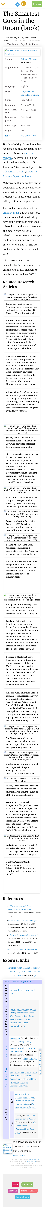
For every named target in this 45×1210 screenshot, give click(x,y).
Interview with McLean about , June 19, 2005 (24, 972)
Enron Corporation (22, 981)
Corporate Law (27, 91)
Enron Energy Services (19, 1009)
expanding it (19, 1155)
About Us (13, 1191)
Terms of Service (29, 1191)
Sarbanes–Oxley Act (18, 1086)
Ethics (23, 95)
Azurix (25, 1023)
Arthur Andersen (17, 1072)
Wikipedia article (34, 1159)
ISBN (7, 136)
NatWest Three (17, 1076)
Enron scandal (11, 212)
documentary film (15, 171)
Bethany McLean (28, 59)
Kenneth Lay (15, 1038)
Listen (37, 4)
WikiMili (7, 4)
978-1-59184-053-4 (29, 136)
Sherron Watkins (30, 1058)
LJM (23, 1026)
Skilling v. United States (19, 1082)
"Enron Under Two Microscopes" (24, 920)
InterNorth (14, 990)
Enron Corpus (31, 1072)
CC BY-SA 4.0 (31, 1161)
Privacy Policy (22, 1197)
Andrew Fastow (16, 1048)
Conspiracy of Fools (22, 1097)
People (6, 1052)
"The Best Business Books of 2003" (24, 950)
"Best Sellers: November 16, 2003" (24, 935)
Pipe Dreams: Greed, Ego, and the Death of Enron (25, 1100)
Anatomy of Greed (22, 1094)
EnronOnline (15, 1026)
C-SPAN (20, 975)
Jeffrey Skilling (25, 1042)
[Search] (23, 3)
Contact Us (27, 1184)
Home (15, 1184)
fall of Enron (33, 95)
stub (28, 1146)
